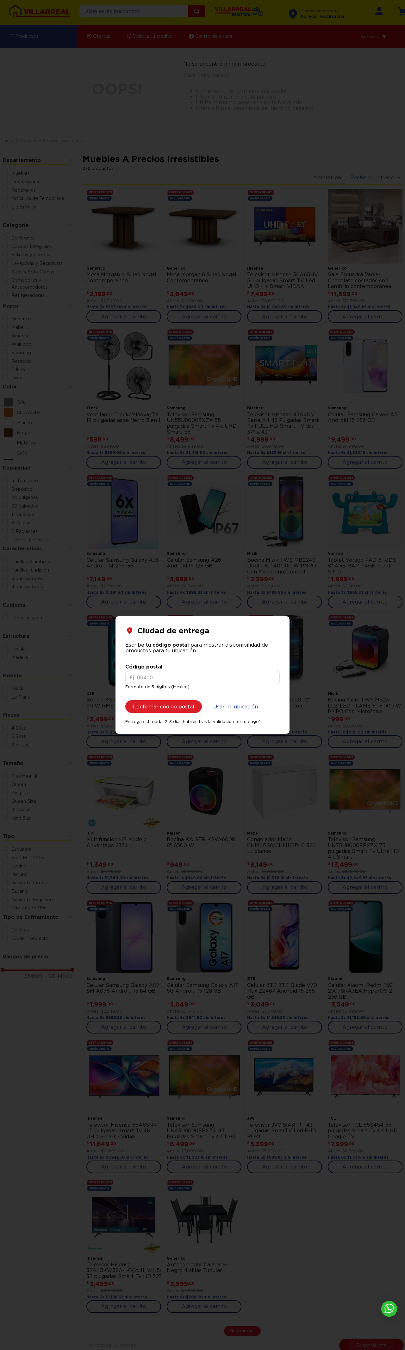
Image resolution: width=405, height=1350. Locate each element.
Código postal (144, 666)
